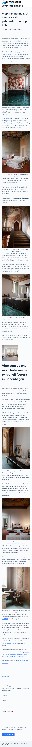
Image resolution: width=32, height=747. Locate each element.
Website (5, 706)
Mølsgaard (5, 118)
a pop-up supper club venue (14, 656)
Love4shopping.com (12, 5)
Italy (20, 48)
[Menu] (29, 3)
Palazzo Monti (6, 54)
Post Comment (8, 734)
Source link (5, 676)
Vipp (21, 45)
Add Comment (8, 712)
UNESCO (5, 619)
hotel (15, 41)
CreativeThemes (7, 745)
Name (5, 695)
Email (5, 700)
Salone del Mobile (10, 643)
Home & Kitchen (17, 29)
